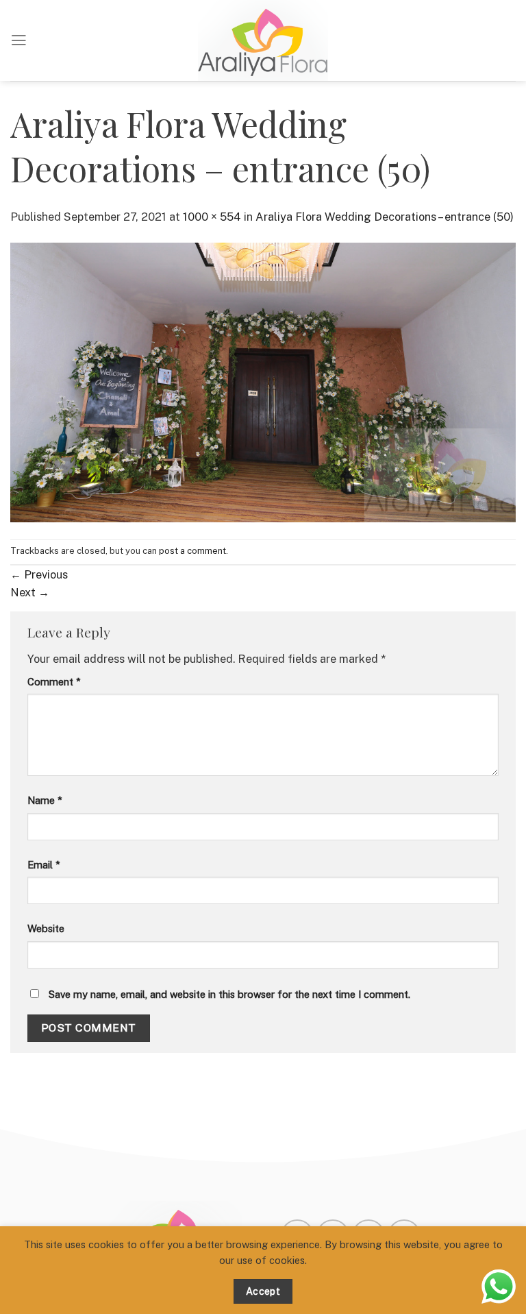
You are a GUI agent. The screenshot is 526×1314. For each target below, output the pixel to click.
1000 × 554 (212, 216)
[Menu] (18, 40)
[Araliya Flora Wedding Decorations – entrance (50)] (263, 381)
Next (29, 592)
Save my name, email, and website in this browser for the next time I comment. (229, 994)
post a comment (192, 551)
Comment (54, 682)
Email (43, 865)
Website (45, 928)
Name (44, 800)
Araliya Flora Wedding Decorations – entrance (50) (384, 216)
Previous (39, 574)
